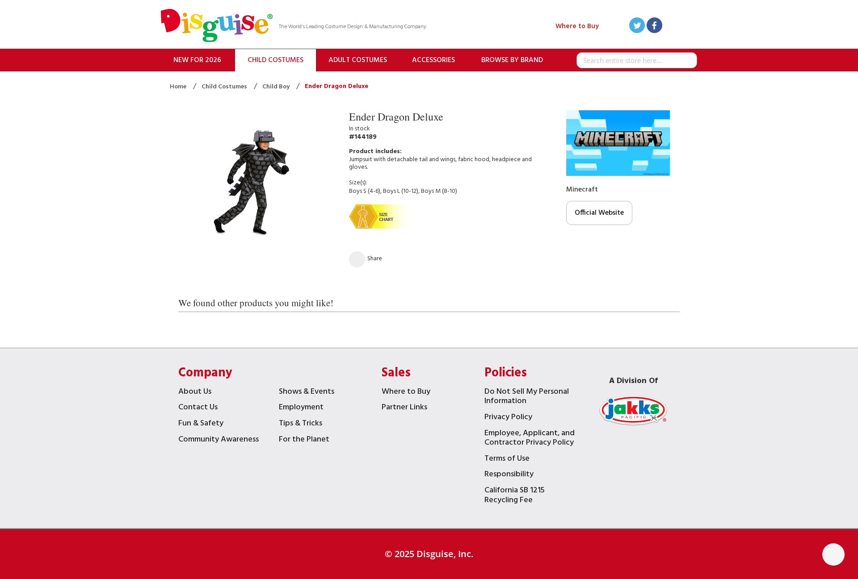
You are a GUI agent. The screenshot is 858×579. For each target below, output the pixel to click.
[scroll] (833, 554)
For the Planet (304, 440)
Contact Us (198, 408)
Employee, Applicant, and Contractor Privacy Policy (529, 439)
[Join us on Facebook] (654, 26)
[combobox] (636, 60)
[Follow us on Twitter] (637, 26)
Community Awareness (218, 440)
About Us (194, 392)
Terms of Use (507, 459)
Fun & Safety (200, 424)
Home (179, 87)
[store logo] (217, 26)
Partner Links (404, 408)
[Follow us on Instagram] (689, 26)
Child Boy (276, 87)
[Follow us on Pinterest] (672, 26)
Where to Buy (577, 26)
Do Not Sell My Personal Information (526, 397)
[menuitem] (197, 60)
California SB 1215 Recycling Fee (514, 496)
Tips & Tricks (300, 424)
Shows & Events (306, 392)
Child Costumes (225, 87)
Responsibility (509, 475)
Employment (301, 408)
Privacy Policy (508, 418)
